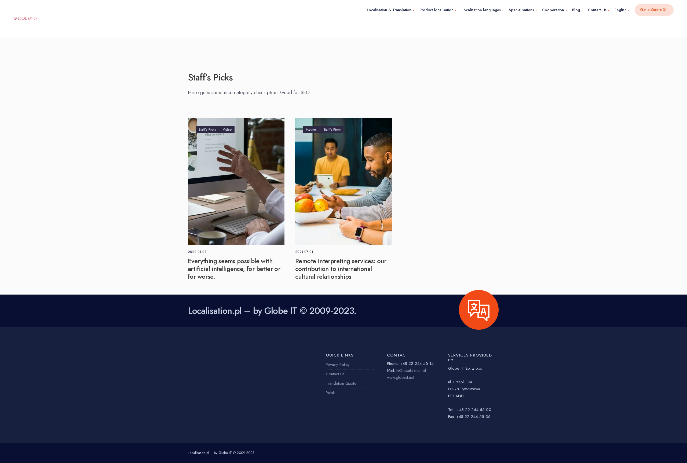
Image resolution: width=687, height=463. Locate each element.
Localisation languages (481, 10)
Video (227, 129)
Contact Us (597, 10)
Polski (330, 393)
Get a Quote (651, 9)
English (621, 10)
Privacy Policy (338, 365)
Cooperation (553, 10)
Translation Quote (341, 383)
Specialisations (521, 10)
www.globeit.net (400, 377)
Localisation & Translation (389, 10)
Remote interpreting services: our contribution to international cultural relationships (340, 268)
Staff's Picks (207, 129)
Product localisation (436, 10)
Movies (311, 129)
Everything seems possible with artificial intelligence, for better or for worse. (234, 268)
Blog (576, 10)
